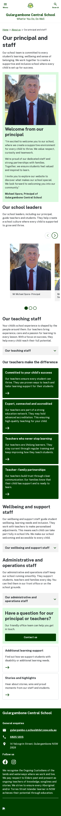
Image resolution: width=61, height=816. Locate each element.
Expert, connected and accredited (28, 403)
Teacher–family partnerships (25, 469)
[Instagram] (14, 763)
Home (5, 29)
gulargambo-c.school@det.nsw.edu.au (33, 730)
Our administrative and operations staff (31, 599)
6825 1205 (16, 736)
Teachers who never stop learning (28, 438)
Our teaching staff (31, 350)
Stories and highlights (20, 678)
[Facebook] (5, 763)
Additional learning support (24, 650)
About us (16, 29)
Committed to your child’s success (28, 372)
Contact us (30, 637)
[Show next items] (55, 235)
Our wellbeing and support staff (31, 548)
